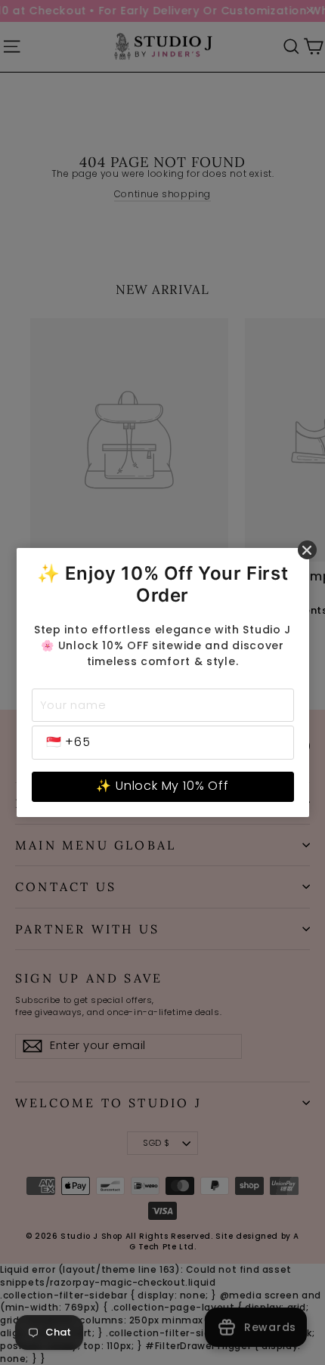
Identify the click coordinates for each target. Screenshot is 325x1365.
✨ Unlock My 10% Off (162, 785)
